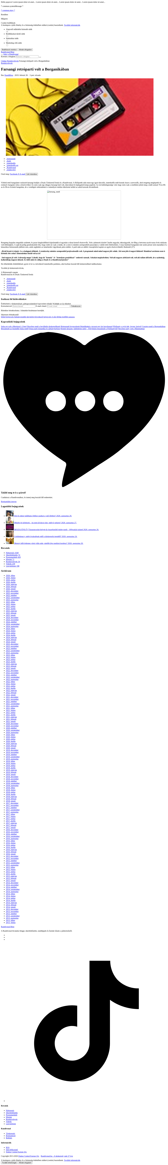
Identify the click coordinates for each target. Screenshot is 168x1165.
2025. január (11, 615)
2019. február (11, 772)
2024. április (10, 635)
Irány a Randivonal (10, 54)
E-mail (23, 174)
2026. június (10, 578)
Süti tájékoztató (12, 1150)
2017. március (11, 823)
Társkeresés (10, 1133)
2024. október (11, 622)
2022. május (10, 686)
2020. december (12, 724)
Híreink (10, 559)
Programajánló (13, 557)
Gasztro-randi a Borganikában (153, 326)
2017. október (11, 808)
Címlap (4, 61)
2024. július (10, 629)
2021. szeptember (13, 704)
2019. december (12, 750)
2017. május (10, 819)
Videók (10, 564)
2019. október (11, 754)
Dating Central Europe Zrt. (16, 1152)
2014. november (12, 885)
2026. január (11, 589)
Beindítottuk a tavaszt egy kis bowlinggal (96, 326)
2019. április (10, 768)
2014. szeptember (13, 889)
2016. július (10, 841)
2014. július (10, 894)
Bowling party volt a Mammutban (131, 329)
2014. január (11, 907)
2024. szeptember (13, 624)
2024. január (11, 642)
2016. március (11, 850)
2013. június (10, 922)
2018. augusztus (12, 785)
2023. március (11, 664)
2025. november (12, 593)
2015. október (11, 861)
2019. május (10, 766)
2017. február (11, 825)
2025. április (10, 609)
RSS (7, 1147)
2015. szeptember (13, 863)
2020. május (10, 739)
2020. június (10, 737)
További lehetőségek (9, 1163)
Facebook (14, 174)
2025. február (11, 613)
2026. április (10, 582)
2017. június (10, 816)
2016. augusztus (12, 838)
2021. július (10, 708)
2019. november (12, 752)
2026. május (10, 580)
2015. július (10, 867)
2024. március (11, 637)
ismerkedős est (12, 165)
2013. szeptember (13, 916)
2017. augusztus (12, 812)
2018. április (10, 794)
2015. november (12, 858)
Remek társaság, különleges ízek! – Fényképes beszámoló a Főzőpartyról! (89, 329)
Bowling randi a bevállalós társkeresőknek (43, 326)
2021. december (12, 697)
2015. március (11, 876)
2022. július (10, 682)
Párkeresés (12, 553)
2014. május (10, 898)
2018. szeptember (13, 783)
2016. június (10, 843)
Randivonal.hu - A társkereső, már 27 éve (57, 1156)
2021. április (10, 715)
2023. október (11, 648)
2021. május (10, 713)
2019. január (11, 774)
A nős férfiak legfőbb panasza (55, 317)
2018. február (11, 799)
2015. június (10, 869)
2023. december (12, 644)
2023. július (10, 655)
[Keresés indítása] (40, 57)
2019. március (11, 770)
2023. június (10, 657)
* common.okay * (8, 10)
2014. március (11, 903)
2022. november (12, 673)
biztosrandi (10, 159)
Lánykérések (12, 566)
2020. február (11, 746)
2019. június (10, 763)
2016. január (11, 854)
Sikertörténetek (13, 555)
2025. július (10, 602)
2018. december (12, 777)
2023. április (10, 662)
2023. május (10, 659)
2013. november (12, 911)
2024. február (11, 640)
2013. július (10, 920)
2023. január (11, 668)
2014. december (12, 883)
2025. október (11, 595)
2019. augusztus (12, 759)
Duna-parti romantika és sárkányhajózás (44, 329)
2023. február (11, 666)
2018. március (11, 796)
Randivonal (11, 168)
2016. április (10, 847)
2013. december (12, 909)
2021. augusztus (12, 706)
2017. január (11, 827)
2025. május (10, 606)
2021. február (11, 719)
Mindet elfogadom (25, 50)
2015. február (11, 878)
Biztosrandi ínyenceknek (70, 326)
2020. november (12, 726)
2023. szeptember (13, 651)
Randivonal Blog (7, 927)
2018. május (10, 792)
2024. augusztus (12, 626)
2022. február (11, 693)
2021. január (11, 721)
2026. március (11, 584)
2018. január (11, 801)
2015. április (10, 874)
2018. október (11, 781)
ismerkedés (10, 163)
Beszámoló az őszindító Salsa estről (15, 329)
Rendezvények (13, 61)
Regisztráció (10, 1136)
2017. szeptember (13, 810)
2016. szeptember (13, 836)
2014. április (10, 900)
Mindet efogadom (25, 1163)
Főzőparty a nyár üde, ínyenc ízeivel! (127, 326)
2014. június (10, 896)
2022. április (10, 688)
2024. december (12, 617)
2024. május (10, 633)
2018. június (10, 790)
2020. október (11, 728)
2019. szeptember (13, 757)
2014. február (11, 905)
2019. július (10, 761)
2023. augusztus (12, 653)
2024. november (12, 620)
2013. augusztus (12, 918)
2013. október (11, 914)
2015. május (10, 872)
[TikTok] (86, 1101)
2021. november (12, 699)
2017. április (10, 821)
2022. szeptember (13, 677)
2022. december (12, 671)
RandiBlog (9, 75)
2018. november (12, 779)
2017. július (10, 814)
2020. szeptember (13, 730)
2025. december (12, 591)
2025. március (11, 611)
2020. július (10, 735)
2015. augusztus (12, 865)
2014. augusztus (12, 892)
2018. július (10, 788)
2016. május (10, 845)
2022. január (11, 695)
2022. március (11, 690)
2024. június (10, 631)
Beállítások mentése (9, 50)
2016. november (12, 832)
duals (8, 161)
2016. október (11, 834)
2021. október (11, 701)
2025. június (10, 604)
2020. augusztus (12, 732)
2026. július (10, 575)
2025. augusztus (12, 600)
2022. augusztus (12, 679)
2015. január (11, 880)
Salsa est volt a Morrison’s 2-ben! (14, 326)
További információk (72, 25)
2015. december (12, 856)
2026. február (11, 587)
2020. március (11, 743)
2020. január (11, 748)
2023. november (12, 646)
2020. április (10, 741)
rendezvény (11, 170)
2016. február (11, 852)
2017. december (12, 803)
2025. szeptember (13, 598)
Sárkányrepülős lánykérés (18, 317)
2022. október (11, 675)
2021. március (11, 717)
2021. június (10, 710)
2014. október (11, 887)
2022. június (10, 684)
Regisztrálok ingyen (8, 502)
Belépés (9, 1138)
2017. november (12, 805)
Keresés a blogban (8, 57)
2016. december (12, 830)
